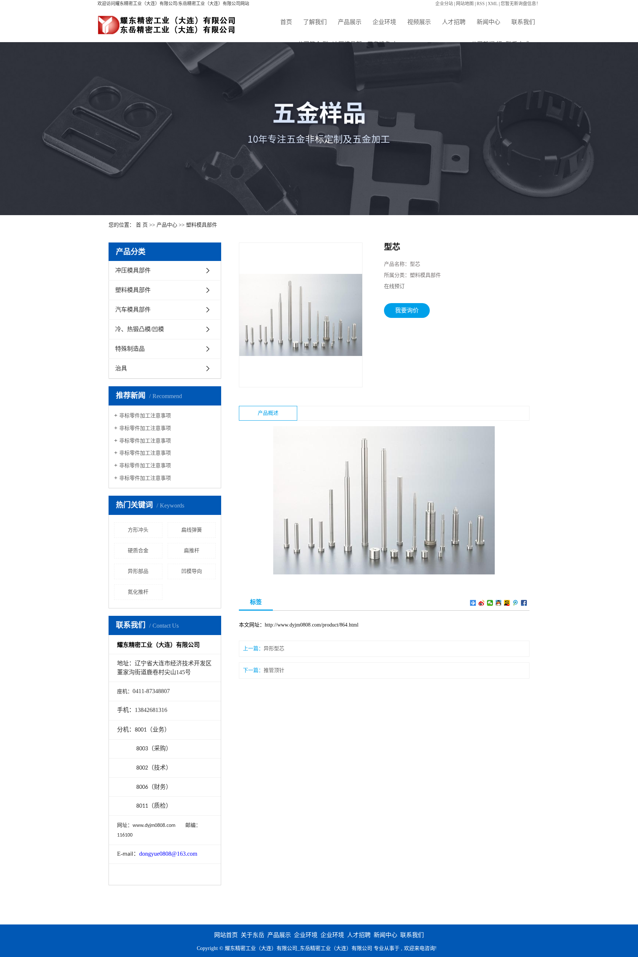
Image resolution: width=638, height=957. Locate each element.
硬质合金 (138, 550)
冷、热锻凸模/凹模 (139, 329)
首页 (286, 22)
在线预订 (394, 286)
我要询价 (407, 310)
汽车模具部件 (133, 309)
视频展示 (419, 22)
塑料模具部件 (201, 225)
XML (493, 3)
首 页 (142, 225)
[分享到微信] (490, 603)
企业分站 (444, 3)
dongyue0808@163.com (168, 854)
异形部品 (138, 571)
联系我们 (523, 22)
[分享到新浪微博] (481, 603)
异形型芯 (274, 648)
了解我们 (315, 22)
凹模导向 (191, 571)
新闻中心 (488, 22)
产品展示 (349, 22)
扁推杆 (191, 550)
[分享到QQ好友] (498, 603)
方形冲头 (138, 530)
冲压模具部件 (133, 270)
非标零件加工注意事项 (145, 415)
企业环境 (384, 22)
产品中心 (167, 225)
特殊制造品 (130, 349)
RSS (481, 3)
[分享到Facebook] (524, 603)
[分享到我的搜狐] (507, 603)
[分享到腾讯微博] (515, 603)
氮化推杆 (138, 592)
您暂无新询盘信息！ (521, 3)
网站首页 (226, 935)
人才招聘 (454, 22)
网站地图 (465, 3)
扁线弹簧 (191, 530)
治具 (121, 368)
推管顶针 (274, 670)
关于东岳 (252, 935)
